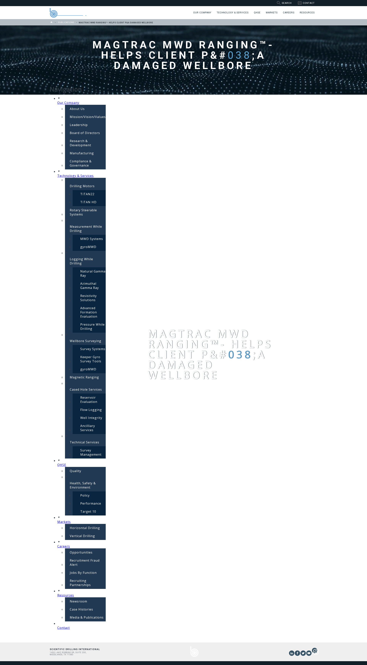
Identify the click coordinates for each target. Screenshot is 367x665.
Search (287, 3)
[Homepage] (51, 22)
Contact (309, 3)
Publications (66, 22)
